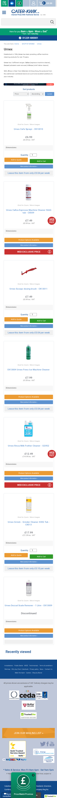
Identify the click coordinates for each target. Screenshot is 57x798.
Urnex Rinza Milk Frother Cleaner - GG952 (28, 446)
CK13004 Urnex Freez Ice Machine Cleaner (28, 369)
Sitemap (7, 669)
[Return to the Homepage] (28, 12)
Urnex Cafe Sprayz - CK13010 (28, 129)
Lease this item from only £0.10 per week (29, 568)
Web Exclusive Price (28, 251)
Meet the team (20, 673)
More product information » (28, 166)
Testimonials (33, 666)
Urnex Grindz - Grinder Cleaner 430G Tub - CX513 (29, 523)
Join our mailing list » (28, 733)
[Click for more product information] (20, 117)
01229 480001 (30, 37)
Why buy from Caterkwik (19, 669)
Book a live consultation (11, 3)
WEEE (26, 666)
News (41, 669)
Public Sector (18, 666)
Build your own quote (4, 3)
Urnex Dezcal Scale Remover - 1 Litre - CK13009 (28, 605)
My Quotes (26, 3)
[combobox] (28, 21)
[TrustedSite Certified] (28, 715)
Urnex (39, 44)
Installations (8, 666)
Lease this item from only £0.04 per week (29, 173)
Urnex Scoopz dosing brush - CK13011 (28, 289)
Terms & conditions (46, 666)
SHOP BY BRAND (28, 44)
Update (49, 94)
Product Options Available (29, 240)
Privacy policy (34, 669)
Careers (28, 673)
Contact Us (48, 669)
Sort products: (29, 89)
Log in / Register (33, 3)
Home (16, 44)
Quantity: (24, 155)
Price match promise (19, 3)
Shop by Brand (37, 673)
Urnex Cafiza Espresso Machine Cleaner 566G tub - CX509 (28, 211)
